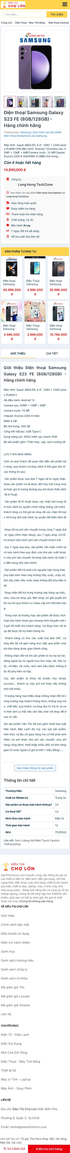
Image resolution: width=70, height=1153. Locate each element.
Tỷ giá (24, 1138)
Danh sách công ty (14, 969)
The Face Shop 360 (42, 1138)
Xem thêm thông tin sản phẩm (35, 768)
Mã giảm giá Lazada (15, 996)
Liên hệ (6, 1014)
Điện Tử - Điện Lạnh (15, 1034)
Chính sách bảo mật (15, 924)
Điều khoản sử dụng (15, 933)
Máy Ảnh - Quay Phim (16, 1088)
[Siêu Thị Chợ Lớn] (19, 866)
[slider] (10, 102)
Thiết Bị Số (8, 1070)
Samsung (25, 132)
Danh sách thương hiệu (17, 960)
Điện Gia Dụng (11, 1043)
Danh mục (8, 951)
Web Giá (5, 1142)
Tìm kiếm (56, 14)
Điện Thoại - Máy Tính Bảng (30, 22)
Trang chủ (6, 22)
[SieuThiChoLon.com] (18, 4)
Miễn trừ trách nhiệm (15, 942)
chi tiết (52, 353)
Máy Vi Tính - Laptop (16, 1079)
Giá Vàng (61, 1138)
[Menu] (64, 4)
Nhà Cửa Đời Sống (14, 1052)
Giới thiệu (17, 353)
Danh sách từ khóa (14, 978)
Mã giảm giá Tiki (12, 987)
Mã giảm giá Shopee (15, 1005)
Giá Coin (17, 1142)
